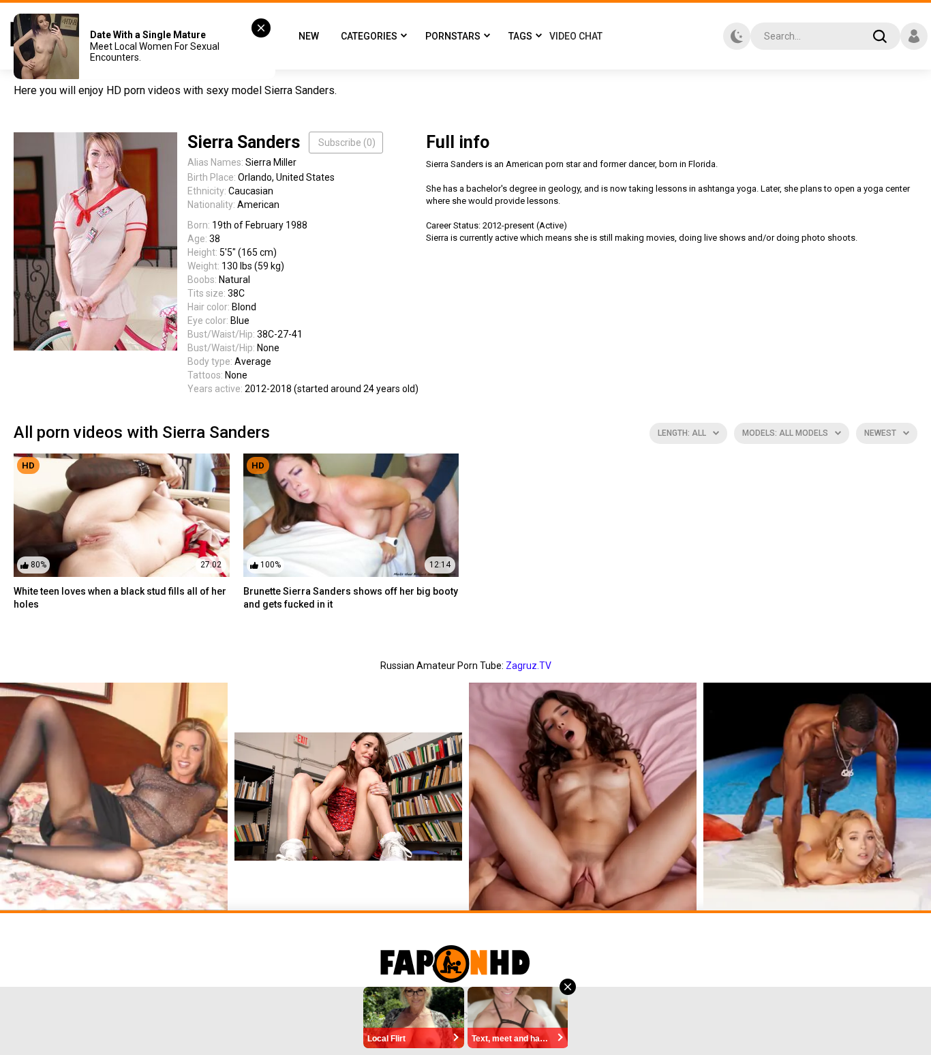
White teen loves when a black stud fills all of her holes (120, 598)
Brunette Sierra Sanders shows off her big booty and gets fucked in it (350, 598)
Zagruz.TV (528, 665)
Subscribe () (347, 142)
